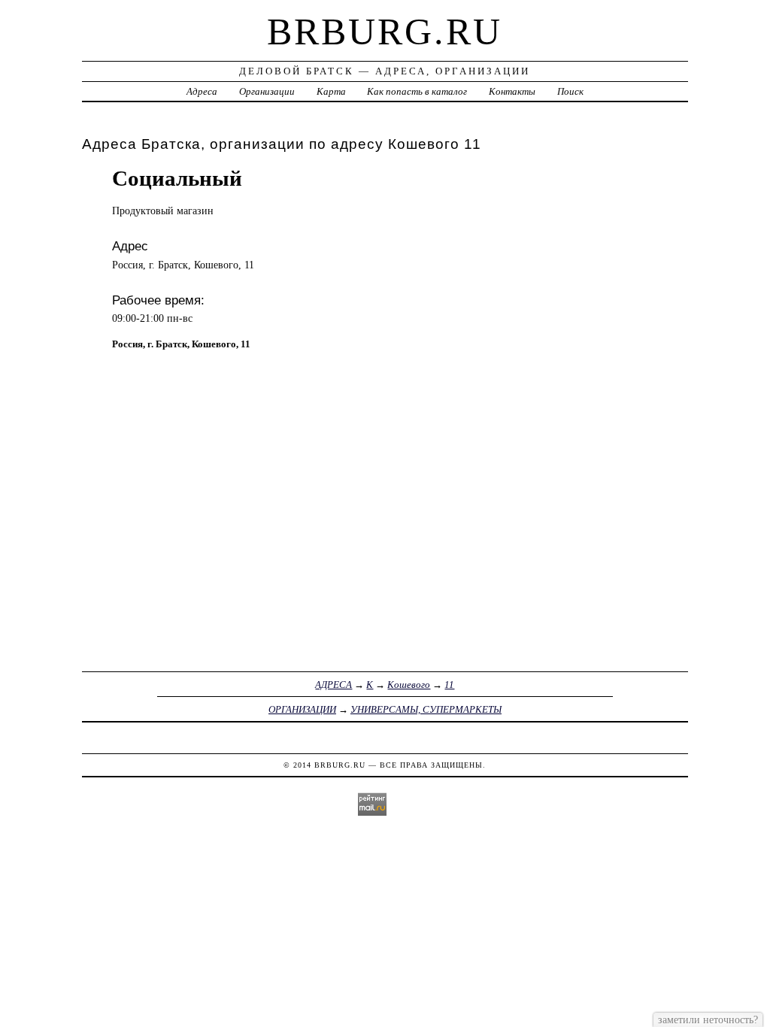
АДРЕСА (333, 684)
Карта (331, 91)
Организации (267, 91)
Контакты (512, 91)
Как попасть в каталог (417, 91)
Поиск (570, 91)
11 (449, 684)
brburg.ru (384, 32)
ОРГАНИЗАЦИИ (302, 709)
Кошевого (408, 684)
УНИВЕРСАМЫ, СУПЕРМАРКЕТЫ (426, 709)
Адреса (201, 91)
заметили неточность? (708, 1019)
